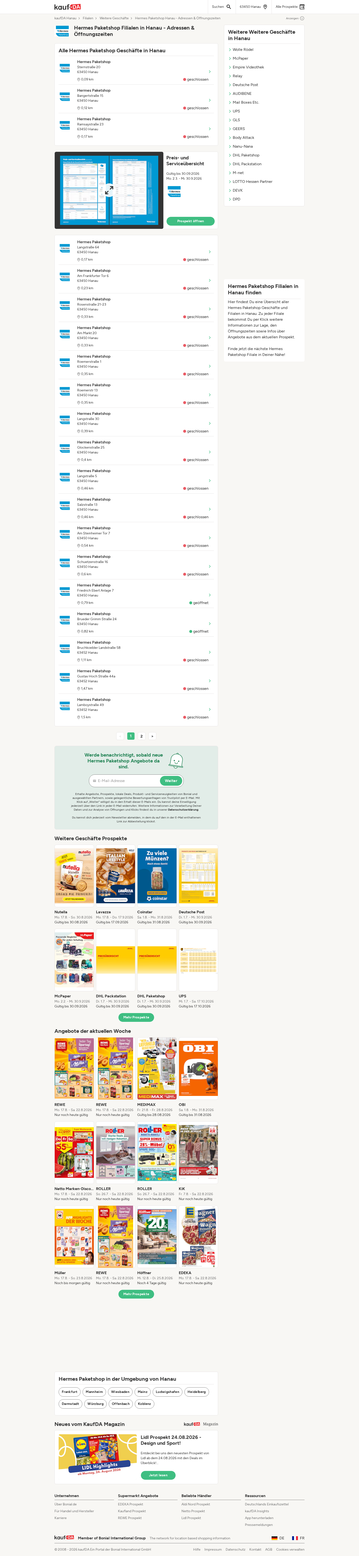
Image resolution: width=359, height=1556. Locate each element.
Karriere (60, 1518)
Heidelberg (197, 1392)
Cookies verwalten (290, 1549)
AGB (268, 1549)
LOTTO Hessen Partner (252, 181)
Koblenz (144, 1404)
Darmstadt (70, 1404)
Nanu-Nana (243, 146)
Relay (237, 76)
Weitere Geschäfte (114, 18)
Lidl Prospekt (191, 1518)
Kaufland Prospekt (132, 1511)
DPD (236, 199)
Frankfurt (69, 1392)
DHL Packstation (247, 164)
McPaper (240, 58)
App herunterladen (259, 1518)
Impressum (213, 1549)
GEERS (239, 128)
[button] (136, 190)
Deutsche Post (245, 84)
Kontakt (255, 1549)
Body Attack (243, 137)
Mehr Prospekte (136, 1017)
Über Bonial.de (65, 1504)
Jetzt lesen (158, 1475)
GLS (236, 120)
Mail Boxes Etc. (246, 102)
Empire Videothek (248, 67)
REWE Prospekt (130, 1518)
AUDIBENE (242, 93)
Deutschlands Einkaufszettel (267, 1504)
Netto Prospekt (193, 1511)
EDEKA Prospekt (130, 1504)
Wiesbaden (120, 1392)
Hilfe (197, 1549)
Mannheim (94, 1392)
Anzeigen (292, 18)
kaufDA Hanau (65, 18)
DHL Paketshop (246, 155)
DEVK (238, 190)
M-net (238, 172)
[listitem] (74, 885)
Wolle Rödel (243, 49)
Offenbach (121, 1404)
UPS (236, 111)
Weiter (171, 780)
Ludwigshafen (167, 1392)
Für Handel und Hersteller (74, 1511)
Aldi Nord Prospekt (195, 1504)
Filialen (88, 18)
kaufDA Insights (257, 1511)
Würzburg (95, 1404)
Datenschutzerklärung (183, 809)
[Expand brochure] (109, 190)
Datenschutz (235, 1549)
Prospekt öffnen (190, 221)
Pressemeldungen (259, 1525)
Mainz (143, 1392)
